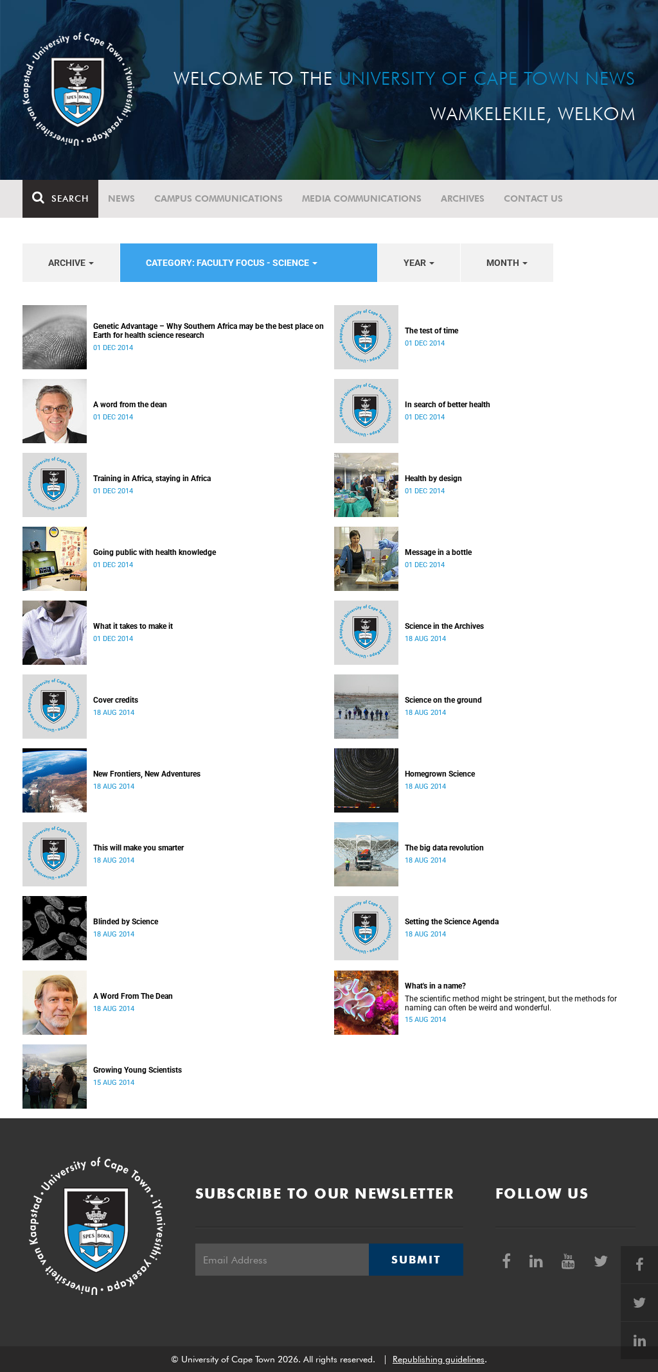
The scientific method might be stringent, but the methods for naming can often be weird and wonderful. (511, 1003)
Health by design (433, 478)
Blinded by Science (125, 921)
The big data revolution (444, 847)
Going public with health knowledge (154, 552)
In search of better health (447, 404)
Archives (463, 198)
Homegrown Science (440, 774)
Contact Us (533, 198)
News (121, 198)
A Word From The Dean (133, 996)
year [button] (416, 263)
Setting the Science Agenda (452, 921)
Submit (415, 1259)
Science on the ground (443, 700)
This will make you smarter (138, 847)
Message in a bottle (438, 552)
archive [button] (67, 263)
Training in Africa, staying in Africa (152, 478)
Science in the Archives (444, 626)
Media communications (362, 198)
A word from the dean (130, 404)
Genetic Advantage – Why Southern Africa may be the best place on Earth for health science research (208, 331)
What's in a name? (435, 985)
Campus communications (218, 198)
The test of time (431, 330)
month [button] (503, 263)
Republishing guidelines (439, 1359)
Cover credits (115, 700)
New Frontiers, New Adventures (146, 774)
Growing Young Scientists (137, 1070)
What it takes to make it (133, 626)
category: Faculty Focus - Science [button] (228, 263)
